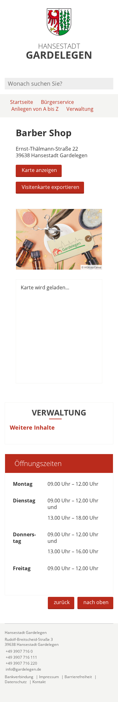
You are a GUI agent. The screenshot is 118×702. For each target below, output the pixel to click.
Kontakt (39, 681)
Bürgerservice (57, 102)
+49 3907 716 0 (19, 651)
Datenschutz (16, 681)
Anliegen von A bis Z (35, 108)
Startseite (21, 102)
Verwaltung (79, 108)
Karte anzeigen (39, 170)
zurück (62, 602)
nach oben (96, 602)
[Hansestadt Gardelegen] (59, 651)
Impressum (49, 676)
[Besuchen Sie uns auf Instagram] (112, 69)
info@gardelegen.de (23, 669)
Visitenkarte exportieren (50, 187)
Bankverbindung (19, 676)
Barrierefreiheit (78, 676)
